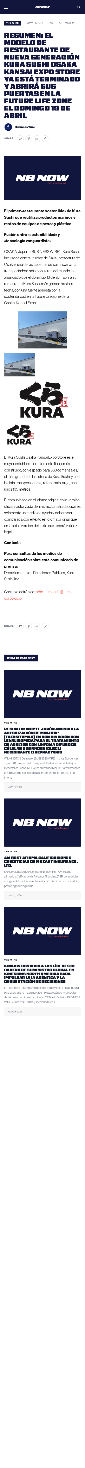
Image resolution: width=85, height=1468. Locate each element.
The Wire (12, 23)
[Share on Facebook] (28, 138)
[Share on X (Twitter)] (20, 138)
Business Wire (25, 127)
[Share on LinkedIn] (37, 138)
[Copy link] (45, 138)
